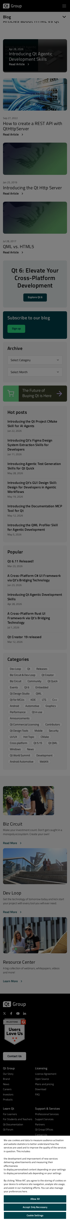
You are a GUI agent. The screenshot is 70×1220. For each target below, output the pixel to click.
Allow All (35, 1199)
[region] (35, 1178)
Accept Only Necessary (35, 1207)
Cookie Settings (35, 1215)
